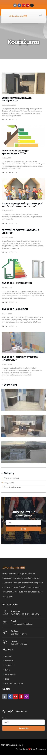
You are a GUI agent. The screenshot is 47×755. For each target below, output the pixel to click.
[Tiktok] (15, 5)
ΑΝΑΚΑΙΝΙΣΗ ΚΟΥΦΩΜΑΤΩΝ (17, 283)
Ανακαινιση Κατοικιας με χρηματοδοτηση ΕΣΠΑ (15, 152)
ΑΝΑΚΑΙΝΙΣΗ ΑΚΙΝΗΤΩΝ (15, 309)
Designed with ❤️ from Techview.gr (31, 749)
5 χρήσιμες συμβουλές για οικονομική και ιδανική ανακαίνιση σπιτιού (22, 205)
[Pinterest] (28, 5)
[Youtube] (23, 5)
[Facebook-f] (19, 5)
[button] (40, 16)
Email (4, 718)
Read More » (9, 119)
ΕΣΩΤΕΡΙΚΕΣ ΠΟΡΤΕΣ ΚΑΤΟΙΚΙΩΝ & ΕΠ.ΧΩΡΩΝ (20, 231)
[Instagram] (32, 5)
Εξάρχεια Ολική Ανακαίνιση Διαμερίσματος (17, 99)
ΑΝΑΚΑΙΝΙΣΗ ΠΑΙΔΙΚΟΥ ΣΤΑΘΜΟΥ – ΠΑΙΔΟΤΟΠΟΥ (21, 358)
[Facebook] (10, 696)
